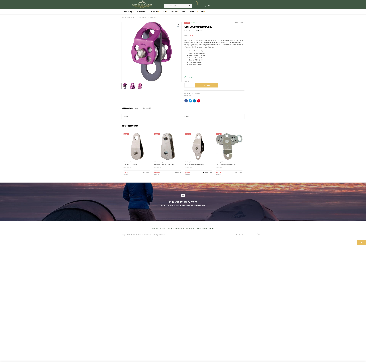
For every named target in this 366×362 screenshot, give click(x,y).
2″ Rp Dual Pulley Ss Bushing (194, 164)
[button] (178, 25)
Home (123, 17)
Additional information (130, 108)
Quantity (186, 81)
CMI (190, 30)
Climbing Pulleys (136, 17)
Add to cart (207, 85)
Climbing (127, 17)
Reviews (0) (147, 108)
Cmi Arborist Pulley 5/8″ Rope (164, 164)
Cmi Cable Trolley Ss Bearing (225, 164)
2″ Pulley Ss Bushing (130, 164)
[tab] (130, 108)
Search (189, 6)
